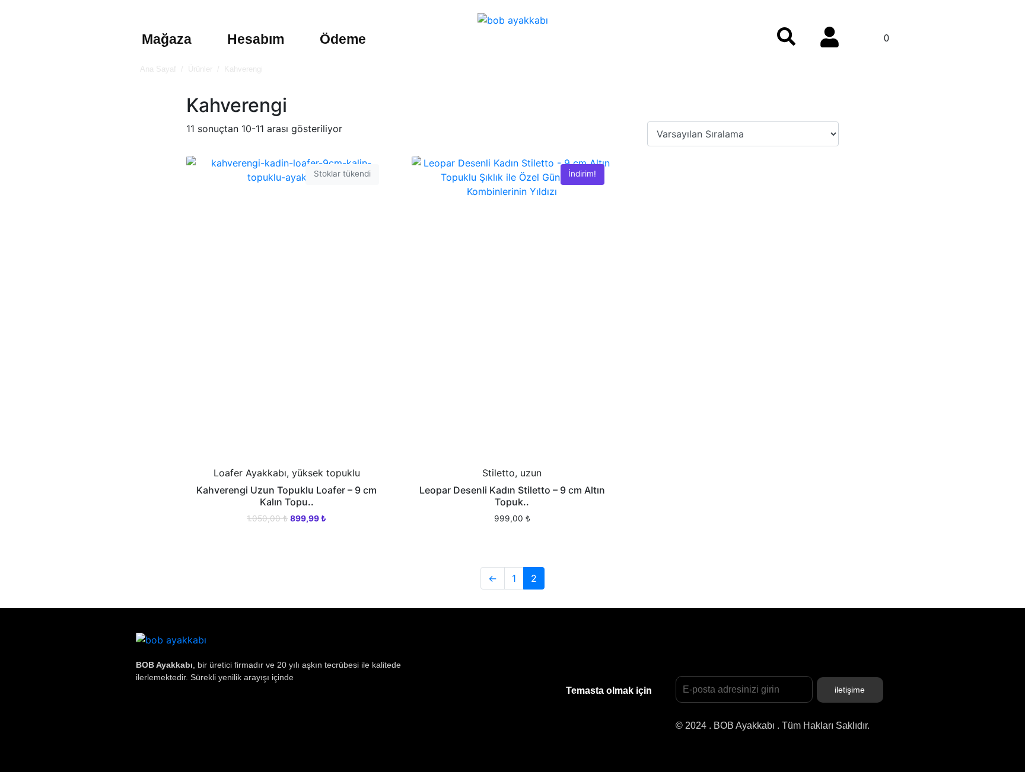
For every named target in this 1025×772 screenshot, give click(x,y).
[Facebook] (266, 720)
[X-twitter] (189, 720)
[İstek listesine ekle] (204, 174)
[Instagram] (150, 720)
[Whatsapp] (305, 720)
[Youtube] (228, 720)
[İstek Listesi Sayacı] (744, 33)
